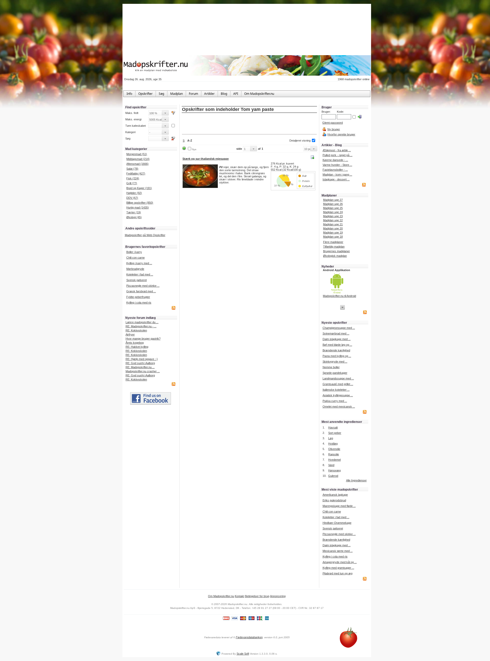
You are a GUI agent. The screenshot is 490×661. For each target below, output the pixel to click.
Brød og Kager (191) (139, 188)
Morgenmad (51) (136, 154)
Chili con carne (135, 257)
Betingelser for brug (257, 596)
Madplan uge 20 (333, 228)
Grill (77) (131, 183)
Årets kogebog (135, 342)
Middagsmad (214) (138, 158)
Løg (330, 438)
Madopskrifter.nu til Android (339, 295)
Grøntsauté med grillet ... (338, 384)
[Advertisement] (249, 124)
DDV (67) (132, 197)
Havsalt (333, 427)
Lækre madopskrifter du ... (142, 322)
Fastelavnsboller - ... (335, 169)
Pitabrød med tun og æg (337, 573)
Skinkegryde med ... (335, 361)
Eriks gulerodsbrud (334, 500)
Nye (194, 149)
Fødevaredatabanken (249, 637)
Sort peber (334, 432)
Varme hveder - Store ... (337, 164)
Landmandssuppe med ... (338, 378)
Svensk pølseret (136, 280)
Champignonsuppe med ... (339, 327)
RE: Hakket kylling (137, 346)
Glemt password (332, 122)
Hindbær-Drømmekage (337, 522)
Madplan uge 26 (333, 203)
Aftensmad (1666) (137, 163)
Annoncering (278, 596)
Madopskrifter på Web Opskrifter (145, 235)
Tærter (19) (133, 212)
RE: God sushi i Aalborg (140, 363)
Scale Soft (243, 653)
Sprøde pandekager (335, 372)
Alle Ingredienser (356, 480)
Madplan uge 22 (333, 220)
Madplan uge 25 (333, 208)
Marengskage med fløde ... (339, 505)
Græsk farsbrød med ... (141, 291)
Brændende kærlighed (336, 350)
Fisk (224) (132, 178)
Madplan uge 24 (333, 212)
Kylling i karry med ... (139, 263)
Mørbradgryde (135, 268)
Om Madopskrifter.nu (221, 596)
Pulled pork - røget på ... (337, 155)
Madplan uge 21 (333, 224)
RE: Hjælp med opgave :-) (142, 359)
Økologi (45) (134, 217)
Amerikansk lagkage (335, 494)
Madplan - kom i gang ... (337, 174)
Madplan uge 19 (333, 232)
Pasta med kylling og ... (337, 355)
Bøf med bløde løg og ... (337, 344)
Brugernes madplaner (336, 251)
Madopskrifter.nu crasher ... (143, 371)
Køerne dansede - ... (335, 159)
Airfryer (130, 334)
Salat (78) (132, 168)
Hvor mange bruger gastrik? (143, 338)
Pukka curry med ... (335, 400)
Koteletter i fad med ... (139, 274)
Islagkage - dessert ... (336, 179)
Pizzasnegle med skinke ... (143, 285)
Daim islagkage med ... (337, 339)
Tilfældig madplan (334, 246)
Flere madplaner (333, 241)
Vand (331, 465)
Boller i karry (134, 251)
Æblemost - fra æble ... (337, 150)
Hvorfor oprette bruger (341, 134)
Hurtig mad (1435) (137, 207)
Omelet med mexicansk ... (339, 406)
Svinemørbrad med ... (336, 333)
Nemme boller (331, 367)
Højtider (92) (134, 192)
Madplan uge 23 (333, 216)
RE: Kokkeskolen (136, 330)
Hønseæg (334, 470)
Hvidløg (333, 443)
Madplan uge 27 (333, 199)
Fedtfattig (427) (135, 173)
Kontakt (239, 596)
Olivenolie (334, 448)
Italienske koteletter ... (336, 389)
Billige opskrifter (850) (139, 202)
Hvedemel (334, 459)
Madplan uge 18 (333, 236)
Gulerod (333, 475)
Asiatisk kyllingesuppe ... (338, 395)
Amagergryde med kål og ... (340, 562)
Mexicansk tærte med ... (338, 550)
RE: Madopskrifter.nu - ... (141, 326)
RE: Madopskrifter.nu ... (140, 367)
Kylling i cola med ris (138, 302)
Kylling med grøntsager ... (338, 567)
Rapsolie (333, 454)
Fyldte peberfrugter (138, 296)
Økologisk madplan (335, 255)
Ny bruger (333, 129)
